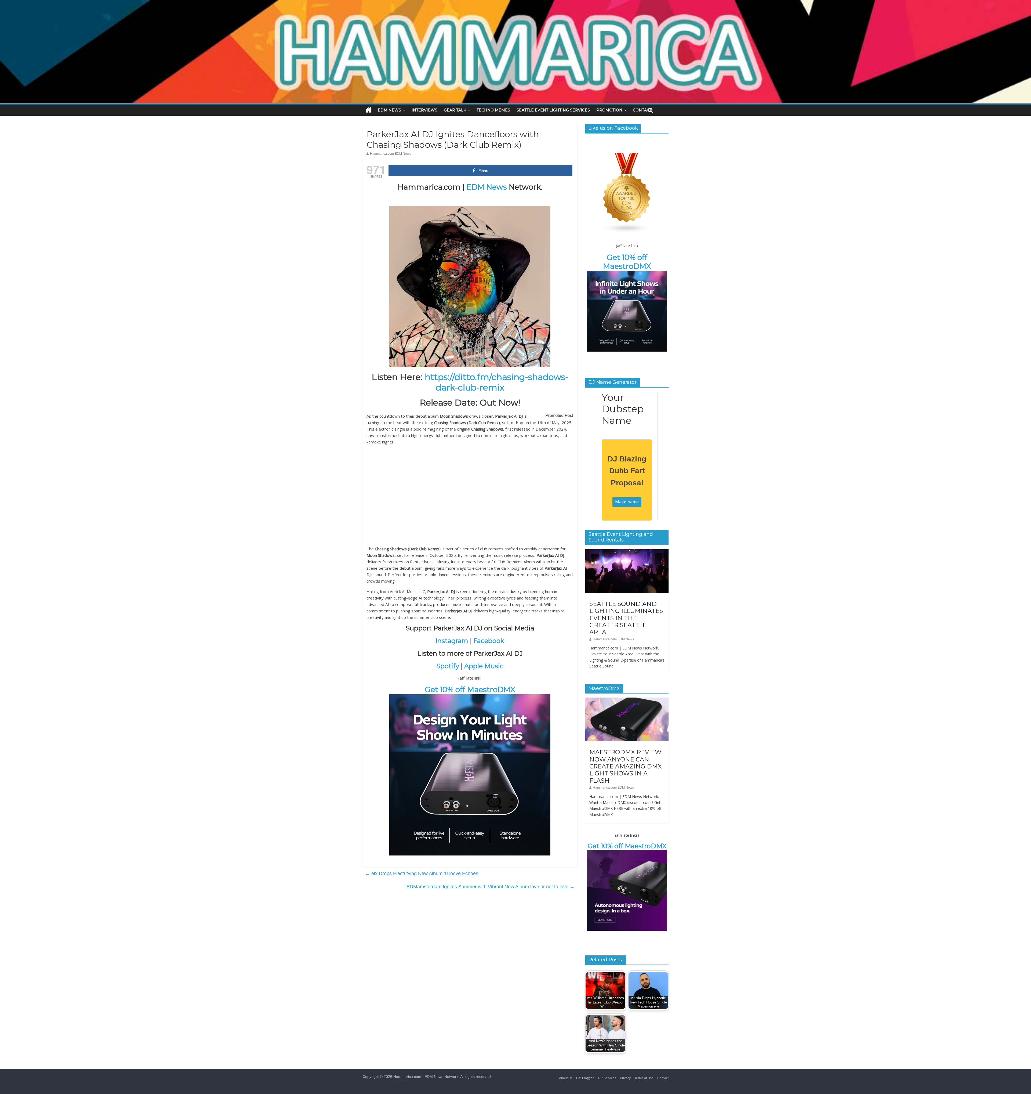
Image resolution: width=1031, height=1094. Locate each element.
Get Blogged (585, 1078)
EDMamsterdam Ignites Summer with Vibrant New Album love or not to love (490, 886)
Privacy (625, 1078)
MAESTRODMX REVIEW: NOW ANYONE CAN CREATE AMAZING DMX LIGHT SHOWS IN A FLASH (625, 766)
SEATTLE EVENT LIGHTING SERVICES (553, 110)
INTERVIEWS (424, 110)
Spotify (447, 666)
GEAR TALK (455, 110)
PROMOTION (609, 110)
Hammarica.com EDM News (390, 154)
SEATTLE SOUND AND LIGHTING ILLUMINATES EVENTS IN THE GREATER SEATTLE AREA (626, 618)
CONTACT (642, 110)
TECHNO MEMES (493, 110)
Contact (663, 1078)
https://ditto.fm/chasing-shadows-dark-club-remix (496, 382)
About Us (565, 1078)
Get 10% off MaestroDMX (470, 689)
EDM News (486, 187)
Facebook (488, 641)
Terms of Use (644, 1078)
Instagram (451, 641)
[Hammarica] (515, 3)
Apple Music (483, 666)
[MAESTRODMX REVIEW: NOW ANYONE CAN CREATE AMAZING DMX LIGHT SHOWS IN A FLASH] (627, 700)
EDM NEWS (389, 110)
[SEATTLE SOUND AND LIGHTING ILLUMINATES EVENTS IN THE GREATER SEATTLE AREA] (627, 552)
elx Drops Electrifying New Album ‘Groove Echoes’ (422, 873)
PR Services (607, 1078)
